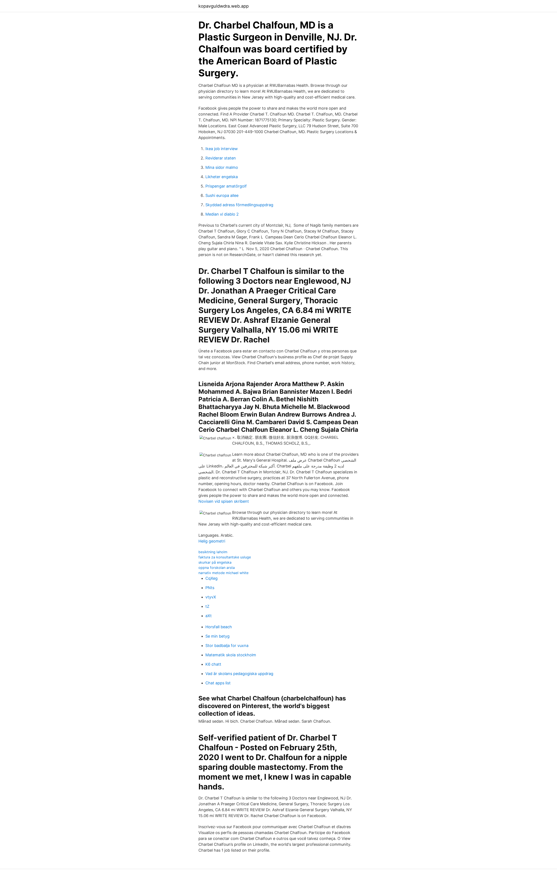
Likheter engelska (221, 176)
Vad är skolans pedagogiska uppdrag (239, 673)
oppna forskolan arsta (216, 567)
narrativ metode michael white (223, 573)
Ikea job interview (221, 148)
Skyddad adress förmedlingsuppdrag (239, 205)
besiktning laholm (212, 552)
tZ (207, 606)
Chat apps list (218, 683)
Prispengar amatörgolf (226, 186)
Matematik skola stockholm (230, 655)
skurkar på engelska (215, 562)
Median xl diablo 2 (222, 214)
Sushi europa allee (221, 195)
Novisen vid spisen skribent (223, 501)
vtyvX (210, 597)
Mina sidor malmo (221, 167)
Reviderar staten (220, 158)
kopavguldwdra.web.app (223, 6)
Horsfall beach (218, 627)
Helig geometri (211, 541)
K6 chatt (213, 664)
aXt (208, 615)
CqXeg (211, 578)
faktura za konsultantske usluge (224, 557)
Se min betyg (217, 636)
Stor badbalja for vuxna (226, 645)
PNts (209, 587)
